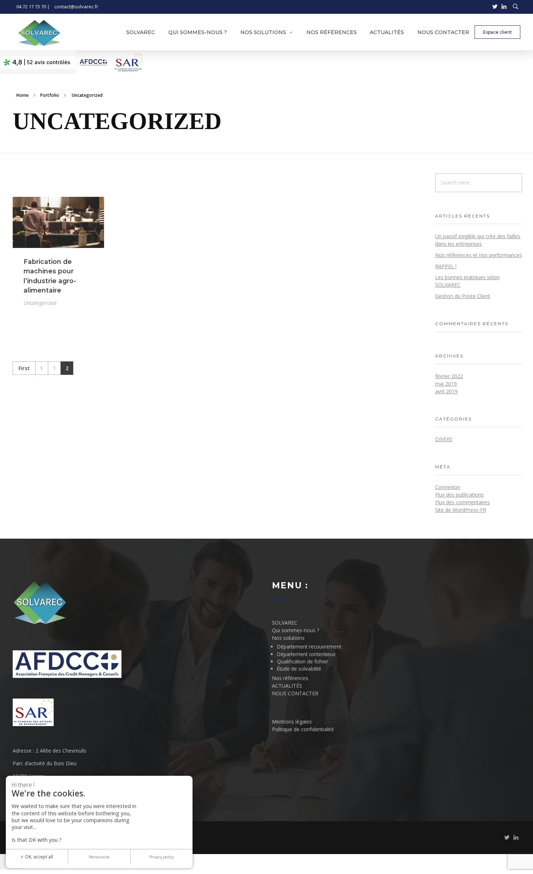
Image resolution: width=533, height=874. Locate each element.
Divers (444, 439)
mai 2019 (446, 383)
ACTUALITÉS (287, 685)
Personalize (99, 856)
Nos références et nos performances (478, 255)
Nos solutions (288, 637)
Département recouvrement (309, 646)
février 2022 (449, 376)
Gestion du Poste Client (462, 296)
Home (22, 95)
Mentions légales (292, 721)
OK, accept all (38, 856)
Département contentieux (306, 654)
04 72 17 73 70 (31, 6)
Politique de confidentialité (303, 729)
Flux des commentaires (462, 502)
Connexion (447, 487)
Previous (41, 368)
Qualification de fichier (302, 661)
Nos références (290, 678)
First (24, 368)
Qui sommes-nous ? (295, 630)
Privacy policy (161, 856)
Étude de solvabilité (299, 668)
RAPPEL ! (445, 266)
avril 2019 (446, 391)
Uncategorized (40, 302)
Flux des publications (459, 494)
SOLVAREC (284, 622)
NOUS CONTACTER (295, 693)
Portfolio (49, 95)
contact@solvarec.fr (76, 6)
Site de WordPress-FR (460, 509)
